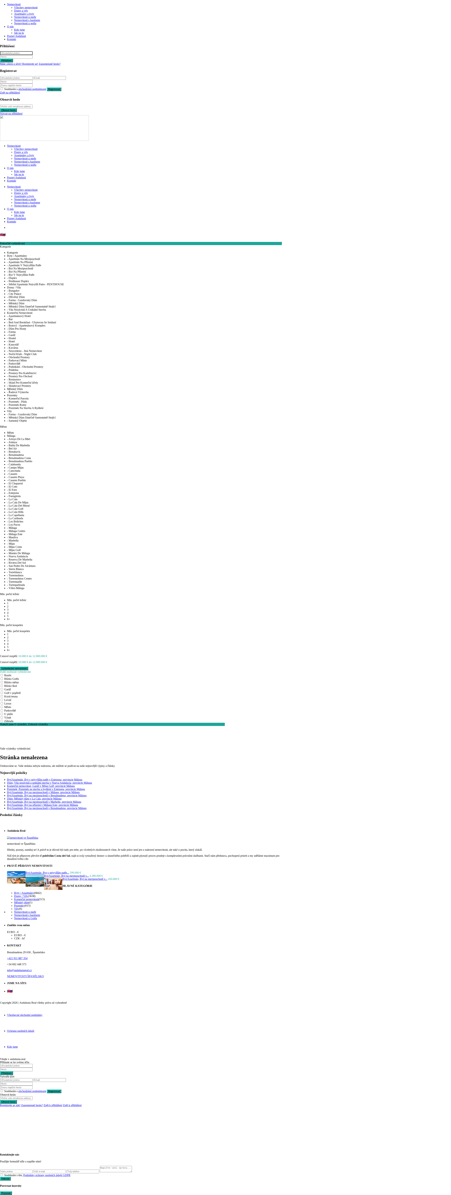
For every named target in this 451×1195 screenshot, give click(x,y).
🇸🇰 (3, 234)
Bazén (7, 675)
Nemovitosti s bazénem (27, 20)
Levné (7, 699)
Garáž (7, 689)
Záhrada (8, 721)
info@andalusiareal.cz (19, 970)
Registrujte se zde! (10, 1105)
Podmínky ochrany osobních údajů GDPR (46, 1175)
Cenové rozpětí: (9, 656)
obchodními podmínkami (32, 89)
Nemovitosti (14, 4)
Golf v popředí (12, 692)
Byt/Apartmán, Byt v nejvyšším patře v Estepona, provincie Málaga (44, 779)
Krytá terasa (11, 696)
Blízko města (11, 682)
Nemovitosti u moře (25, 17)
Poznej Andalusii (16, 36)
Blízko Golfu (11, 678)
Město (7, 707)
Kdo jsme (19, 29)
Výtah (7, 717)
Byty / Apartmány (24, 892)
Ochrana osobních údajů (20, 1030)
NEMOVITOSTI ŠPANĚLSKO (25, 976)
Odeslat (5, 1178)
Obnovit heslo (8, 110)
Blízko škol (10, 685)
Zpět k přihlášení (53, 1105)
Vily (16, 908)
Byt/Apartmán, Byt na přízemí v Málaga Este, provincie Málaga (42, 804)
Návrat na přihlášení (11, 113)
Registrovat (54, 89)
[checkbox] (2, 1175)
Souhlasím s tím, (37, 1175)
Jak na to (19, 32)
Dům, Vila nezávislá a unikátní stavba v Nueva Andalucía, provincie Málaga (49, 782)
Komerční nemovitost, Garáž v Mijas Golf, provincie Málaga (41, 785)
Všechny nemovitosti (26, 7)
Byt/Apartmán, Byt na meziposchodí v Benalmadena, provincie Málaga (47, 795)
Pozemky (19, 905)
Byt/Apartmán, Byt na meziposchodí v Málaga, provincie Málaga (43, 792)
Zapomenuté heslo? (49, 63)
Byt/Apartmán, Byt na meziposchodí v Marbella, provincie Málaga (44, 801)
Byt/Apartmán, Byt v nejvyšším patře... (47, 872)
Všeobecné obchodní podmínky (24, 1015)
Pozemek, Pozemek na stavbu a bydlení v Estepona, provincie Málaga (46, 789)
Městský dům (21, 902)
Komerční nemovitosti (26, 899)
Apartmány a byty (24, 13)
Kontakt (11, 39)
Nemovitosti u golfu (25, 23)
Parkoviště (10, 710)
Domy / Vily (21, 896)
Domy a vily (21, 10)
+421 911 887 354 (17, 958)
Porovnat (6, 1193)
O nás (10, 26)
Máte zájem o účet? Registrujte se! (19, 63)
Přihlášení (6, 60)
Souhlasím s (25, 89)
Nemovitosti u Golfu (25, 918)
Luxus (7, 703)
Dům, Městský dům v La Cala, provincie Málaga (34, 798)
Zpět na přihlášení (10, 92)
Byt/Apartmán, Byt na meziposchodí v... (66, 875)
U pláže (8, 714)
